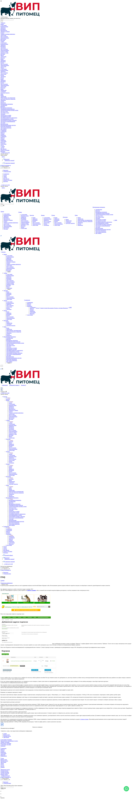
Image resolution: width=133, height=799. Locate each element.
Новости (3, 749)
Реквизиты (11, 536)
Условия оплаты (4, 770)
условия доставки (84, 719)
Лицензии (3, 754)
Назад (8, 397)
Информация (4, 755)
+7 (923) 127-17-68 (5, 152)
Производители (4, 760)
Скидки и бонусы (5, 773)
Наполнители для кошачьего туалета (9, 740)
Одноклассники (7, 171)
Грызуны (11, 441)
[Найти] (2, 21)
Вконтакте (5, 170)
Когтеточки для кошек (6, 743)
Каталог (8, 399)
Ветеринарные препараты (15, 500)
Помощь (3, 767)
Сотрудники (3, 753)
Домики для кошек (5, 742)
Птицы (10, 466)
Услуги (2, 764)
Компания (3, 745)
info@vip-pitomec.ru (6, 165)
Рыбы (10, 487)
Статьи (2, 758)
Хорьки (10, 454)
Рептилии (11, 479)
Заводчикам (3, 762)
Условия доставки (5, 772)
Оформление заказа (5, 769)
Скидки (2, 765)
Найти (2, 788)
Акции (2, 763)
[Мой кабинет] (1, 367)
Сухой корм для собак (6, 744)
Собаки (10, 422)
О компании (9, 529)
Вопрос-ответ (4, 759)
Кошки (10, 402)
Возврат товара (4, 774)
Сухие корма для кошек (6, 739)
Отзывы (2, 750)
